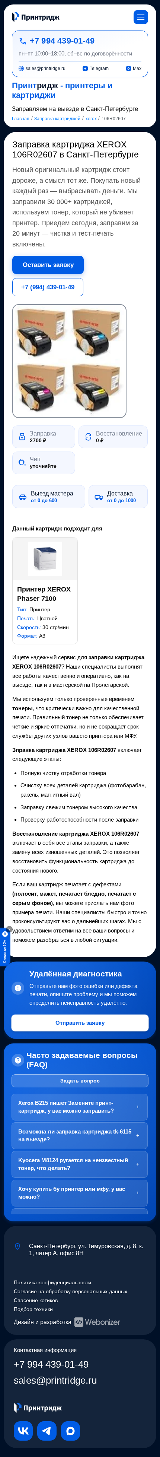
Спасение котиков (36, 1300)
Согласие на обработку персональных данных (70, 1291)
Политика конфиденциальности (52, 1282)
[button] (69, 361)
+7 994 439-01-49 (62, 40)
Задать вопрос (80, 1081)
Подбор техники (33, 1309)
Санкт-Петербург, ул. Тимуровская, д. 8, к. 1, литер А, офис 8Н (86, 1249)
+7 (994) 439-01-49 (47, 287)
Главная (20, 118)
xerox (91, 118)
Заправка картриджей (57, 118)
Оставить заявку (48, 264)
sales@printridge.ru (55, 1380)
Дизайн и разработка (42, 1322)
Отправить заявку (80, 1023)
